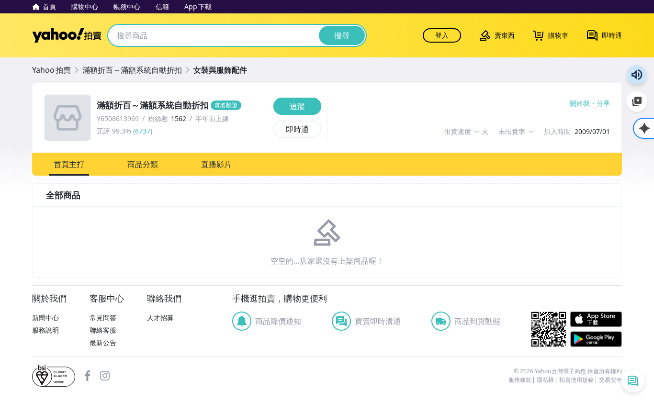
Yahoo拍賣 (66, 35)
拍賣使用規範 (576, 380)
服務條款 (519, 380)
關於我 (580, 103)
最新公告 (103, 342)
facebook (87, 375)
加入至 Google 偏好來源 (636, 101)
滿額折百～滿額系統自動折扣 (132, 70)
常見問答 (103, 317)
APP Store (596, 319)
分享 (603, 103)
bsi (53, 376)
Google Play (596, 339)
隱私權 (545, 380)
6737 (142, 130)
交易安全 (610, 380)
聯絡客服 (103, 330)
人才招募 (160, 317)
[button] (69, 164)
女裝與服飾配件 (220, 70)
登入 (442, 35)
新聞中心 (45, 317)
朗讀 (636, 74)
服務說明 (45, 330)
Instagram (104, 375)
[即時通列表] (632, 380)
